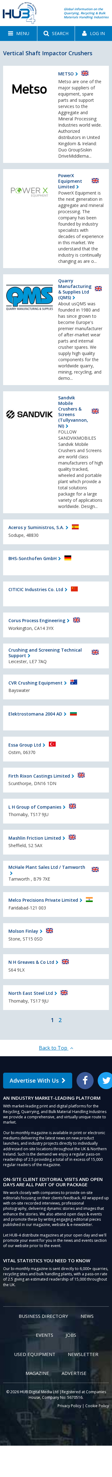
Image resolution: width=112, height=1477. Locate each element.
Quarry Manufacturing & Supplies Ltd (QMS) (74, 289)
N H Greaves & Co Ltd (31, 962)
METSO (66, 74)
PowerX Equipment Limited (70, 181)
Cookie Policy (97, 1405)
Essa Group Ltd (24, 745)
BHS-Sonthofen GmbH (32, 558)
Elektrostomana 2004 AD (35, 714)
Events (44, 1335)
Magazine (37, 1373)
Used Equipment (34, 1354)
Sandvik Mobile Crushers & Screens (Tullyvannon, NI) (73, 412)
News (87, 1316)
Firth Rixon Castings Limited (39, 776)
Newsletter (83, 1354)
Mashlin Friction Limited (34, 838)
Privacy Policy (69, 1405)
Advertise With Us (34, 1080)
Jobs (71, 1335)
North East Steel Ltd (30, 993)
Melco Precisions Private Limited (43, 900)
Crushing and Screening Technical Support (45, 652)
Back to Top (53, 1047)
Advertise (74, 1373)
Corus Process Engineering (36, 620)
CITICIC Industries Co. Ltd (35, 589)
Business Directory (43, 1316)
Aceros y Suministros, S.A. (36, 527)
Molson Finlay (23, 931)
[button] (18, 33)
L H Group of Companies (34, 807)
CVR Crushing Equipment (35, 683)
